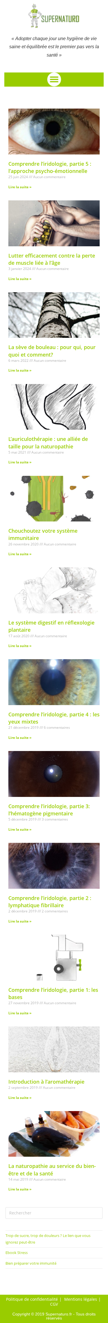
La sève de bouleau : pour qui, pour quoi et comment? (52, 351)
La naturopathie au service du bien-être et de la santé (52, 1169)
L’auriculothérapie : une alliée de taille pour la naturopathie (48, 442)
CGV (54, 1304)
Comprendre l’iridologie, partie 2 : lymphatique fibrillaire (49, 902)
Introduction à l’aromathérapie (46, 1081)
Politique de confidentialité (32, 1299)
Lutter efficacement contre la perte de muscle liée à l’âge (51, 259)
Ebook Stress (16, 1252)
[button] (54, 79)
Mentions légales (80, 1299)
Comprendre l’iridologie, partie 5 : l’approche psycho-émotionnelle (49, 167)
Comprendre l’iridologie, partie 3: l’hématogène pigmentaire (49, 810)
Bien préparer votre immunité (30, 1263)
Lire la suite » (19, 187)
